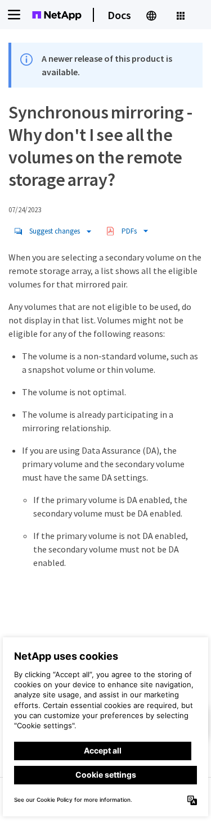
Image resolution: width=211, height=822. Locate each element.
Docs (119, 15)
